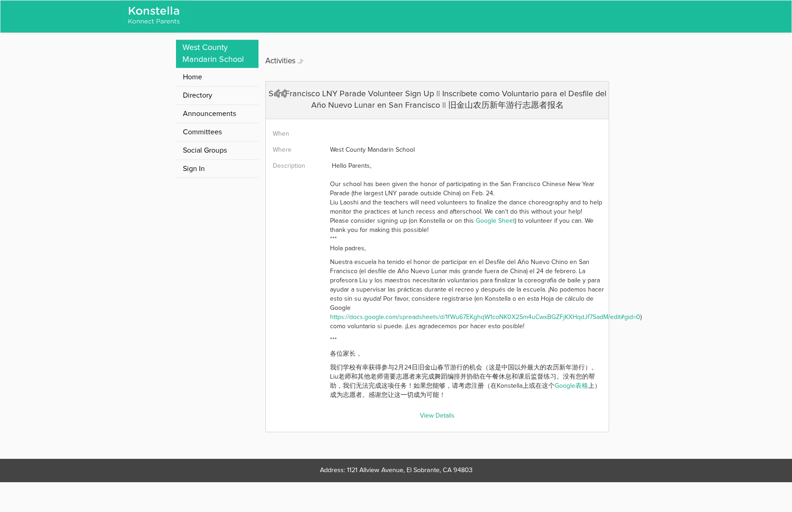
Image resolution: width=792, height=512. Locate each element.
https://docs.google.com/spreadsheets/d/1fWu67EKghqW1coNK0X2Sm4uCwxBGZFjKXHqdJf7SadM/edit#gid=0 (485, 317)
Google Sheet (495, 221)
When (281, 134)
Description (289, 166)
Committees (202, 132)
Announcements (209, 113)
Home (192, 77)
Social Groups (205, 150)
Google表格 (571, 386)
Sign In (194, 168)
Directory (197, 95)
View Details (437, 416)
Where (282, 150)
